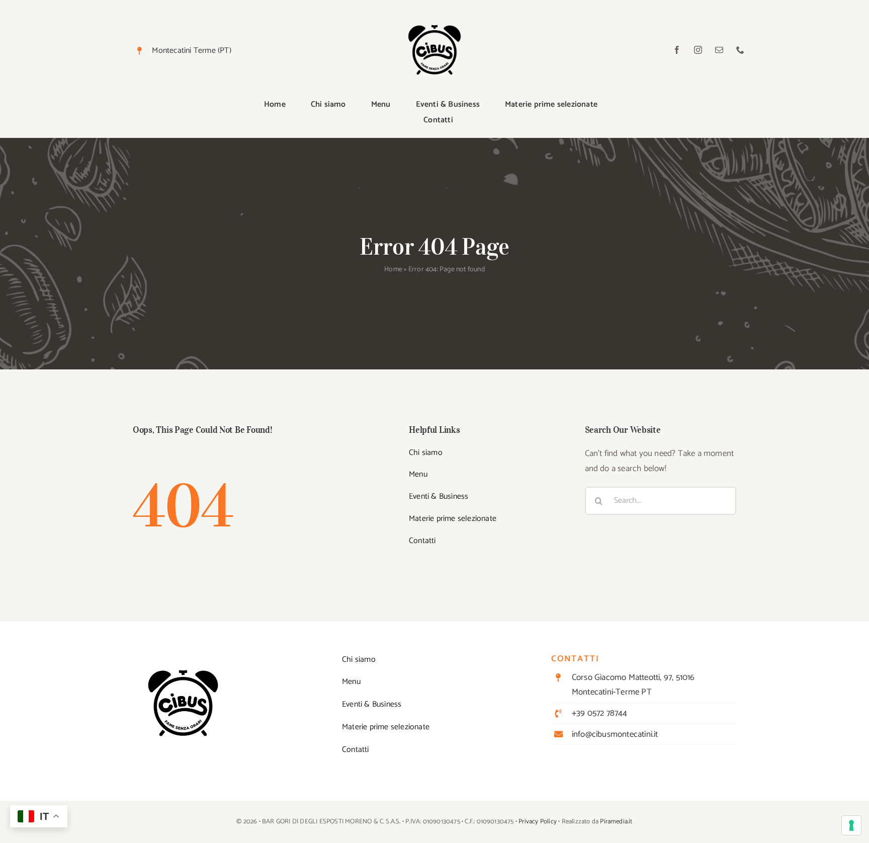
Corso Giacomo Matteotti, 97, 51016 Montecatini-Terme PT (633, 684)
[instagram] (698, 50)
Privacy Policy (537, 821)
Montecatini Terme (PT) (191, 50)
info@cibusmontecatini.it (615, 734)
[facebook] (677, 50)
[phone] (740, 50)
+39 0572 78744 (600, 713)
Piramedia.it (616, 821)
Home (393, 269)
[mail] (719, 50)
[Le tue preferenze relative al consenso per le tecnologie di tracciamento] (851, 825)
